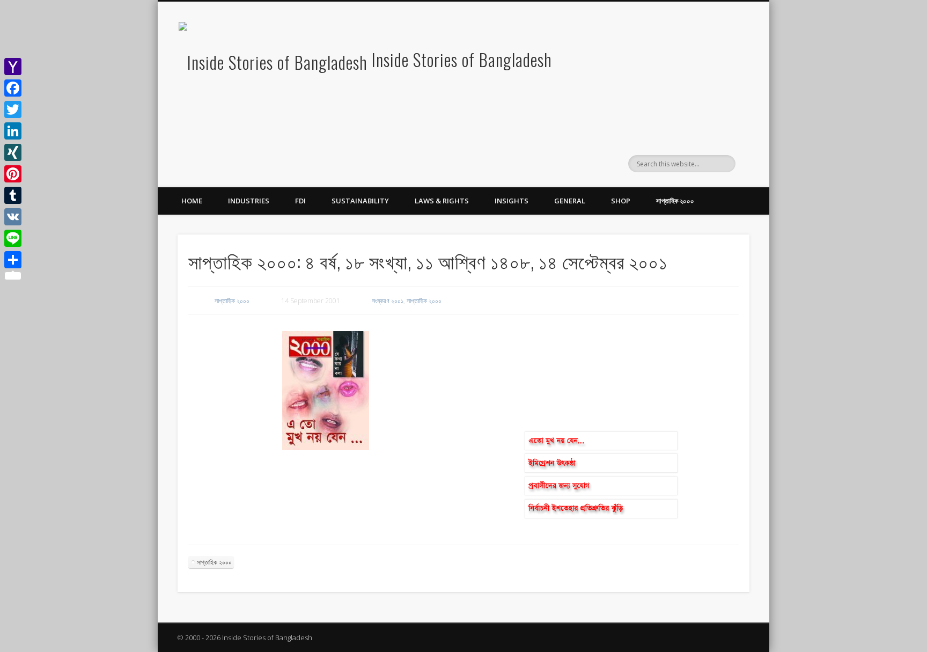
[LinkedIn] (13, 131)
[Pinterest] (13, 174)
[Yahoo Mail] (13, 66)
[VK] (13, 217)
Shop (620, 201)
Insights (511, 201)
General (569, 201)
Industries (248, 201)
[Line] (13, 238)
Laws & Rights (442, 201)
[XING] (13, 152)
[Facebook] (13, 88)
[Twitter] (13, 109)
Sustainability (360, 201)
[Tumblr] (13, 195)
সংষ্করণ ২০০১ (387, 300)
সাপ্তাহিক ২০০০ (675, 201)
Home (191, 201)
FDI (300, 201)
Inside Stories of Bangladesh (462, 59)
